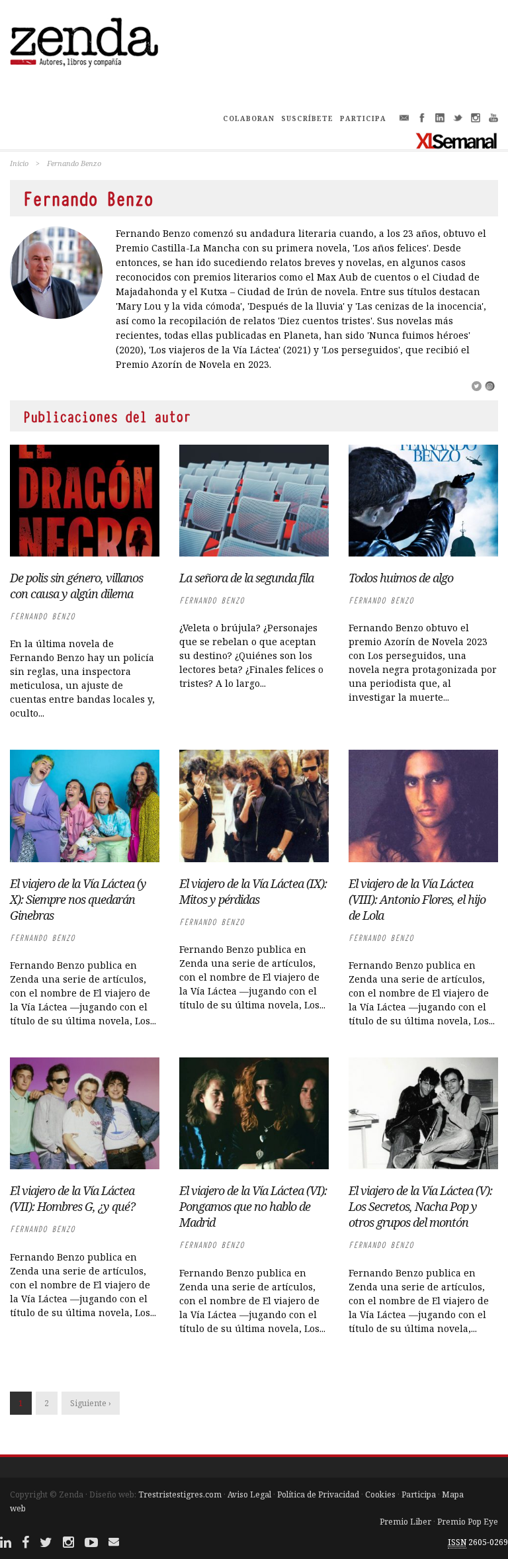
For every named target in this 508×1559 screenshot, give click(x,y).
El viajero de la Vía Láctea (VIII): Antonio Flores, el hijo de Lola (417, 899)
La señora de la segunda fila (246, 578)
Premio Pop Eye (467, 1521)
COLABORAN (249, 118)
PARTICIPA (363, 118)
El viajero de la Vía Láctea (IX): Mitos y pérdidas (253, 891)
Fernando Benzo (42, 616)
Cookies (380, 1494)
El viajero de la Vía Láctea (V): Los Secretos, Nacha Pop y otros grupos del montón (420, 1206)
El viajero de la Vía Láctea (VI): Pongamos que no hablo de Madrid (253, 1206)
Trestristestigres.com (180, 1494)
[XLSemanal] (456, 140)
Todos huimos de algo (401, 578)
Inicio (19, 163)
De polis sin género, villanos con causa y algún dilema (76, 585)
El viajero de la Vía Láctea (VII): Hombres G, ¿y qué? (72, 1198)
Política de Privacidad (318, 1494)
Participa (419, 1494)
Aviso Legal (249, 1494)
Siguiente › (90, 1403)
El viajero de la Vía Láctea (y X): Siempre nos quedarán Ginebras (78, 899)
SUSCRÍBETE (307, 118)
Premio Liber (405, 1521)
